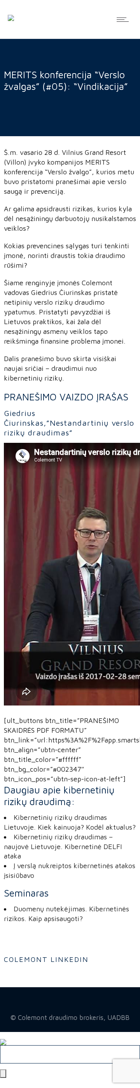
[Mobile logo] (3, 1036)
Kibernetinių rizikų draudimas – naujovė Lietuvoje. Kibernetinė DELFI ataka (63, 846)
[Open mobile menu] (124, 19)
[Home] (11, 12)
